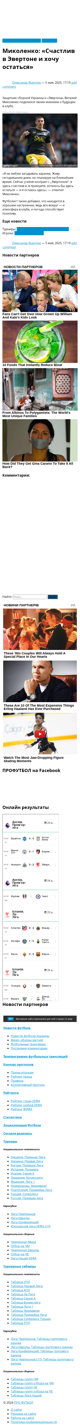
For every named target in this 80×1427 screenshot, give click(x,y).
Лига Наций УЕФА (23, 1258)
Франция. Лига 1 (23, 1182)
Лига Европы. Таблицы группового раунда (42, 1347)
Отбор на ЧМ (20, 1246)
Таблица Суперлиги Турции (31, 1319)
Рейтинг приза (21, 1077)
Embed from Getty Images (15, 112)
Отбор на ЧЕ (20, 1254)
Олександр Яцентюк (26, 83)
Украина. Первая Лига (27, 1161)
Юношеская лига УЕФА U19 (30, 1226)
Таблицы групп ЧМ (24, 1379)
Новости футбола (17, 1028)
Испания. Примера (24, 1169)
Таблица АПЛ (20, 1290)
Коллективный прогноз (28, 1085)
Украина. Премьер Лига (28, 1157)
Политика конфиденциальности (34, 1422)
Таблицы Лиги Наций (26, 1395)
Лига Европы (20, 1218)
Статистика (12, 1117)
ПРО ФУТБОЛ (23, 1403)
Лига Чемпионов (23, 1214)
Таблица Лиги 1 (22, 1307)
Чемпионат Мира (23, 1242)
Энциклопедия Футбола (22, 1125)
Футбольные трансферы (28, 1044)
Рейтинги (11, 1093)
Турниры (10, 1141)
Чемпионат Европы (25, 1250)
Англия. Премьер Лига (27, 1165)
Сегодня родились (17, 1133)
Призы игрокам (22, 1072)
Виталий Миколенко (29, 233)
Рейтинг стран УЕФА (25, 1101)
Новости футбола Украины (21, 41)
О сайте (16, 1410)
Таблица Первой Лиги (27, 1286)
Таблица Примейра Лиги (29, 1315)
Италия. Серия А (22, 1173)
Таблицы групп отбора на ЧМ (32, 1383)
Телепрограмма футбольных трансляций (35, 1056)
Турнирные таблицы (19, 1266)
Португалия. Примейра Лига (31, 1190)
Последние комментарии (29, 1048)
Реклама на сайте (23, 1414)
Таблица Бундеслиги (26, 1302)
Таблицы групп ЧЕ (24, 1387)
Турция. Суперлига (24, 1194)
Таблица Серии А (23, 1298)
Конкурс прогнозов (18, 1064)
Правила (17, 1081)
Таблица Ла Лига (23, 1294)
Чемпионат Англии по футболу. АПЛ (43, 229)
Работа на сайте (22, 1418)
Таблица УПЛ (20, 1282)
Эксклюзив (49, 41)
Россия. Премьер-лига (27, 1198)
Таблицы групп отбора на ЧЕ (32, 1391)
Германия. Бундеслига (27, 1178)
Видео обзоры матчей (27, 1040)
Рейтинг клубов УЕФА (26, 1105)
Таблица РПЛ (20, 1323)
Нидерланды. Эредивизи (29, 1186)
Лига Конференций (25, 1222)
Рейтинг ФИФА (21, 1109)
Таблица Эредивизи (25, 1311)
